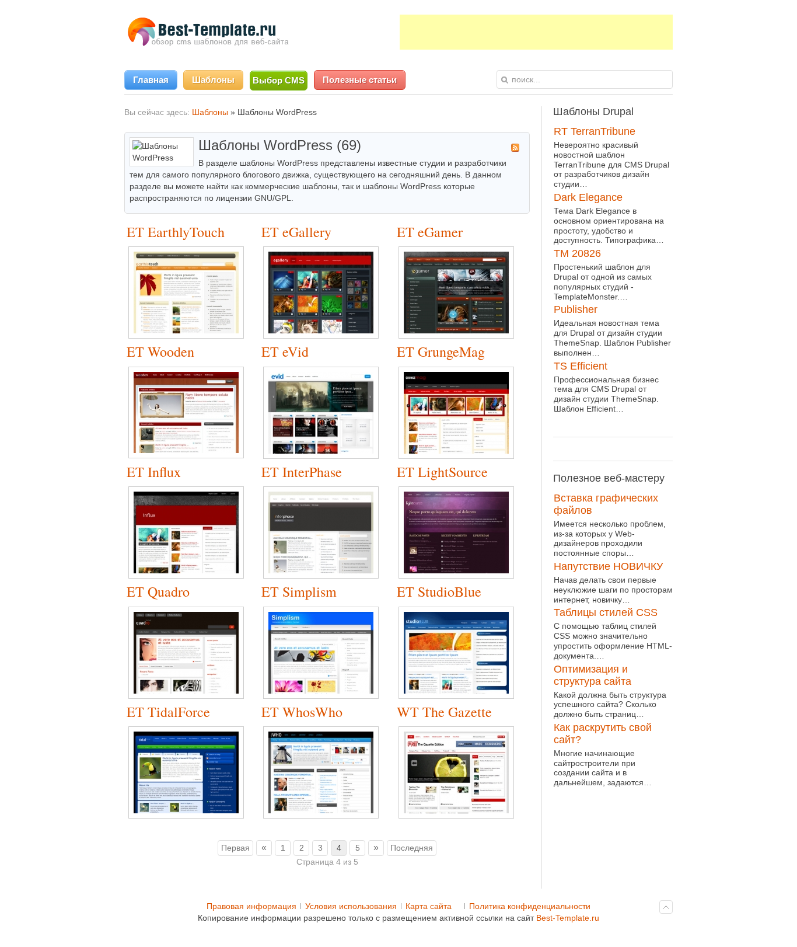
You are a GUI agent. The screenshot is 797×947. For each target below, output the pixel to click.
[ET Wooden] (192, 455)
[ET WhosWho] (327, 815)
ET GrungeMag (441, 351)
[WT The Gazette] (462, 815)
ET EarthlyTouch (176, 231)
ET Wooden (160, 351)
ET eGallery (296, 231)
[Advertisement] (536, 32)
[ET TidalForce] (192, 815)
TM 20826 (577, 253)
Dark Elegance (588, 197)
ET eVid (285, 351)
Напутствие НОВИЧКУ (608, 566)
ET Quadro (158, 591)
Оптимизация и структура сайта (592, 675)
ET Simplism (299, 591)
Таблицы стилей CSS (606, 612)
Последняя (411, 847)
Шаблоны (210, 112)
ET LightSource (442, 471)
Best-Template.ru (567, 917)
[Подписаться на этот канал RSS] (515, 147)
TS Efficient (580, 366)
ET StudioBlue (439, 591)
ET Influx (154, 471)
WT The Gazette (444, 711)
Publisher (575, 309)
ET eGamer (430, 231)
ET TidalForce (168, 711)
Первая (235, 847)
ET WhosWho (301, 711)
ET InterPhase (301, 471)
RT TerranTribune (594, 131)
